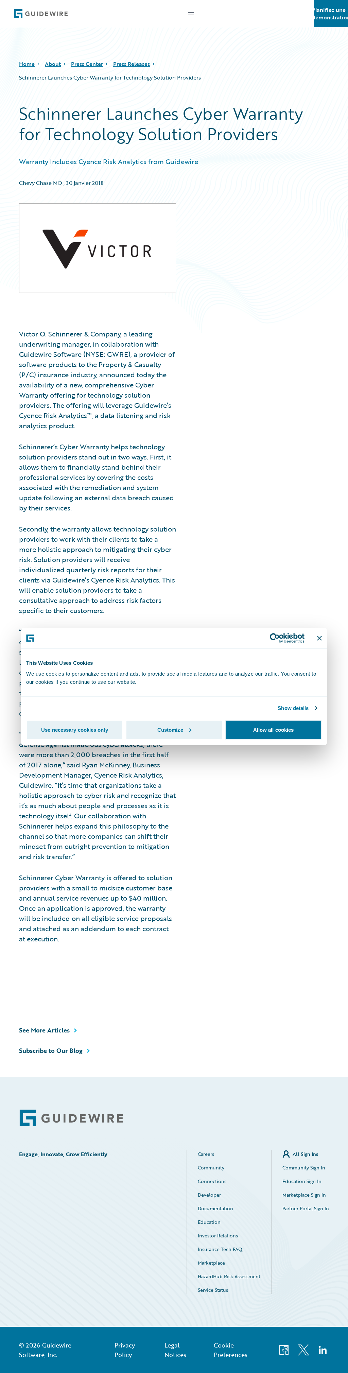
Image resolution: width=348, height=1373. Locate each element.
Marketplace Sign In (304, 1194)
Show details (293, 708)
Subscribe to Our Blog (51, 1050)
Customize (170, 729)
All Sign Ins (305, 1154)
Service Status (213, 1289)
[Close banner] (319, 638)
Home (27, 64)
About (53, 64)
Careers (206, 1154)
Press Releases (131, 64)
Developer (209, 1194)
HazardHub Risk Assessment (229, 1276)
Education (209, 1222)
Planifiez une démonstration (331, 13)
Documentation (215, 1208)
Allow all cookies (273, 729)
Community (211, 1167)
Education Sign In (301, 1181)
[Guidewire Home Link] (71, 1118)
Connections (212, 1181)
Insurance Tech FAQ (220, 1249)
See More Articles (44, 1030)
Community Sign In (303, 1167)
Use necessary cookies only (74, 729)
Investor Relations (218, 1235)
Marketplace (211, 1262)
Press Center (87, 64)
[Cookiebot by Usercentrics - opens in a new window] (274, 638)
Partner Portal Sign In (305, 1208)
